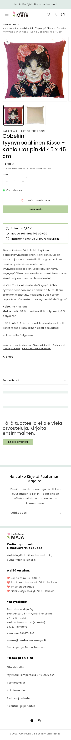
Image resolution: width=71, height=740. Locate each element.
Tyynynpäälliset (44, 28)
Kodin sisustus (23, 345)
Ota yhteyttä (15, 667)
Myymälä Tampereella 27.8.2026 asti (30, 675)
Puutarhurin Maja (28, 733)
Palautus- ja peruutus (21, 706)
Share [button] (9, 356)
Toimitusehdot (16, 690)
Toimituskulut (25, 168)
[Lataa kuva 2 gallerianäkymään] (35, 115)
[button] (7, 14)
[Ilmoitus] (64, 4)
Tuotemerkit (59, 345)
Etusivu (7, 24)
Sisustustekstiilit (23, 28)
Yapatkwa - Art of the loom (24, 131)
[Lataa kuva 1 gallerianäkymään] (13, 115)
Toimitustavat (16, 682)
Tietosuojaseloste (18, 698)
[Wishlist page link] (48, 14)
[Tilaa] (60, 513)
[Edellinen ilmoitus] (6, 4)
